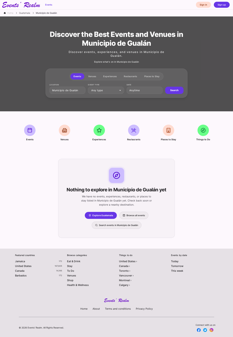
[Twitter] (205, 330)
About (96, 308)
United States (23, 266)
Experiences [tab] (110, 76)
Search (174, 90)
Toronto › (124, 270)
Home (83, 308)
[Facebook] (199, 330)
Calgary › (124, 285)
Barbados (21, 275)
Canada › (124, 266)
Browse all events (135, 215)
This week (177, 270)
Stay (69, 266)
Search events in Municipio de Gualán (118, 225)
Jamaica (20, 261)
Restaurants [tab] (130, 76)
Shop (70, 280)
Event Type (93, 85)
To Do (70, 270)
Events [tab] (77, 76)
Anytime (134, 90)
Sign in (203, 4)
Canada (19, 270)
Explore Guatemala (102, 215)
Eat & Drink (73, 261)
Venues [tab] (92, 76)
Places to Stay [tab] (151, 76)
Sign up (222, 4)
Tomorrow (177, 266)
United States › (128, 261)
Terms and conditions (118, 308)
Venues (71, 275)
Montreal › (125, 280)
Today (174, 261)
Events (48, 4)
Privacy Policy (144, 308)
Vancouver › (126, 275)
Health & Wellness (78, 285)
